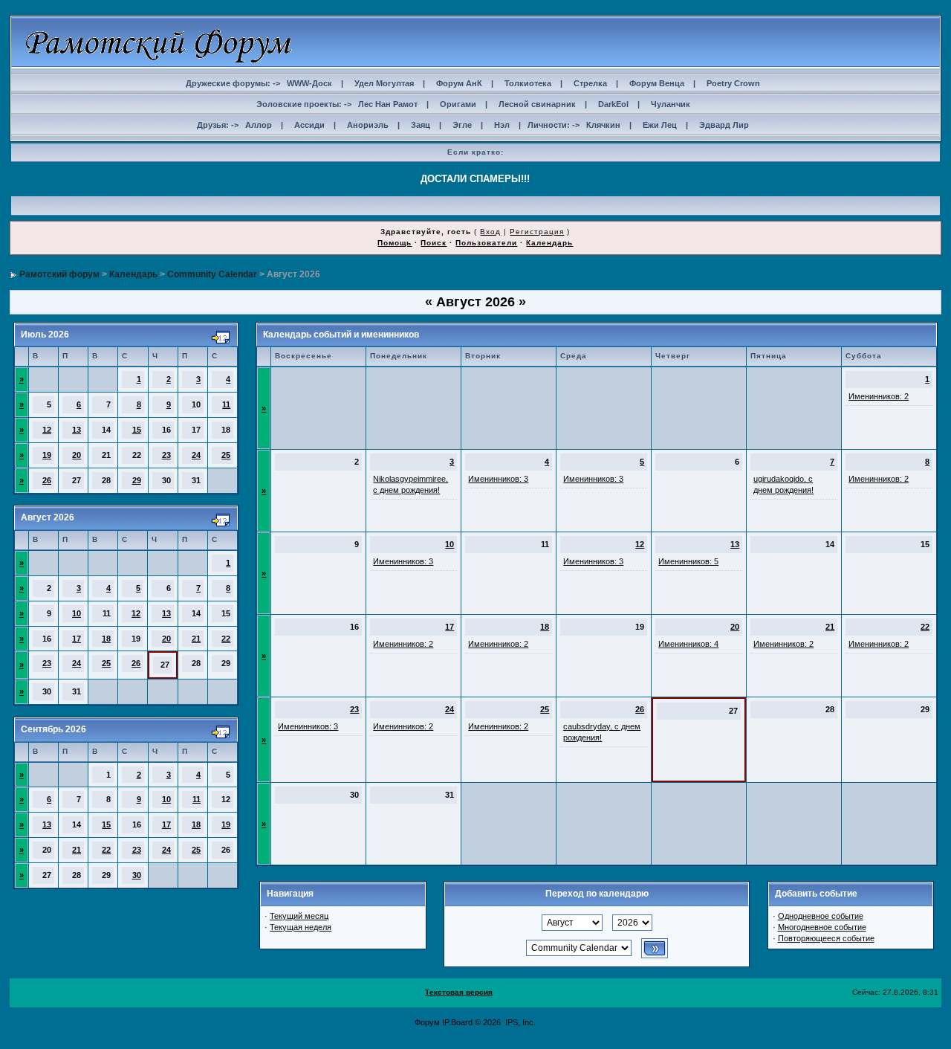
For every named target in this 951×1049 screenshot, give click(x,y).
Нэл (502, 124)
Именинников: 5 (688, 561)
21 (196, 638)
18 (106, 638)
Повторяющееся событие (826, 938)
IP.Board (457, 1022)
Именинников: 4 (688, 643)
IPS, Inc (519, 1022)
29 (136, 480)
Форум (427, 1022)
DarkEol (613, 104)
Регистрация (537, 231)
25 (225, 455)
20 (76, 455)
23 (166, 455)
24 (196, 455)
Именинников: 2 (878, 396)
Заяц (420, 124)
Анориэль (368, 124)
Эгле (462, 124)
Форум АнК (459, 83)
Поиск (434, 243)
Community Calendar (212, 274)
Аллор (258, 124)
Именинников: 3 (498, 478)
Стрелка (590, 83)
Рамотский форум (59, 274)
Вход (490, 231)
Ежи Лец (660, 124)
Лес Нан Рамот (388, 104)
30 (136, 875)
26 (46, 480)
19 (46, 455)
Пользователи (486, 243)
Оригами (458, 104)
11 (226, 404)
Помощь (394, 243)
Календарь (549, 243)
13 (76, 429)
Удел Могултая (384, 83)
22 (225, 638)
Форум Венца (656, 83)
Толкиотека (527, 83)
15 (136, 429)
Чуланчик (670, 104)
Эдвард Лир (724, 124)
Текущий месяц (299, 915)
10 (76, 613)
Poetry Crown (733, 83)
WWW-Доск (309, 83)
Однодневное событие (820, 915)
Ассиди (309, 124)
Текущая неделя (300, 927)
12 (46, 429)
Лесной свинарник (537, 104)
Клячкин (603, 124)
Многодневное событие (822, 927)
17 (76, 638)
